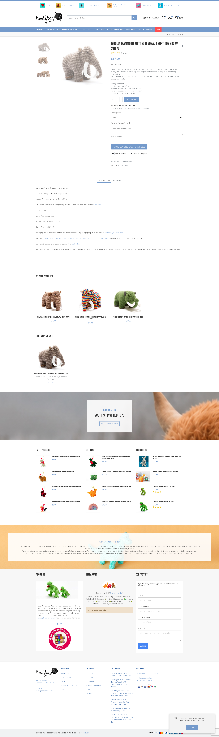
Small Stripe (58, 238)
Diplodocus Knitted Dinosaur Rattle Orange (165, 472)
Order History (66, 677)
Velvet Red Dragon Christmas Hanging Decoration (66, 487)
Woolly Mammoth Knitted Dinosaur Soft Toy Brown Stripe (51, 374)
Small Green (91, 238)
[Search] (134, 17)
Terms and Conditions (94, 685)
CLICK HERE (76, 244)
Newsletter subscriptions (70, 685)
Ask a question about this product (123, 161)
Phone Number (144, 617)
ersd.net (86, 733)
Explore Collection (109, 424)
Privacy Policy (90, 681)
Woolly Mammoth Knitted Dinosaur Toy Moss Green (128, 317)
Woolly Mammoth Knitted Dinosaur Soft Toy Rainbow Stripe (90, 318)
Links (88, 689)
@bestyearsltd (116, 593)
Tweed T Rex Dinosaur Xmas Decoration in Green (66, 456)
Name (141, 595)
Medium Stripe (81, 238)
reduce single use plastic (114, 233)
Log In (63, 681)
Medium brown (69, 238)
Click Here (97, 205)
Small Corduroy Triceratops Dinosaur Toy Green (116, 472)
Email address (144, 606)
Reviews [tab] (117, 180)
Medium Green (102, 238)
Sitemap (89, 693)
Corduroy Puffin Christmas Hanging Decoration (66, 502)
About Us (89, 673)
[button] (163, 18)
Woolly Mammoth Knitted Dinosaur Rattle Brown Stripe (53, 317)
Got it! (192, 727)
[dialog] (192, 723)
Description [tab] (104, 180)
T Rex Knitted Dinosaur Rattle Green (163, 502)
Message (142, 628)
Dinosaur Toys (122, 165)
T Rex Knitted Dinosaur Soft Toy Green (164, 487)
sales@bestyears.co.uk (46, 618)
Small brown (48, 238)
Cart (62, 689)
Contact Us (90, 677)
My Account (65, 673)
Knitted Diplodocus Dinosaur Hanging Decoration (116, 487)
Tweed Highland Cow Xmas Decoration (63, 472)
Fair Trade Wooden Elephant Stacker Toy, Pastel (116, 502)
